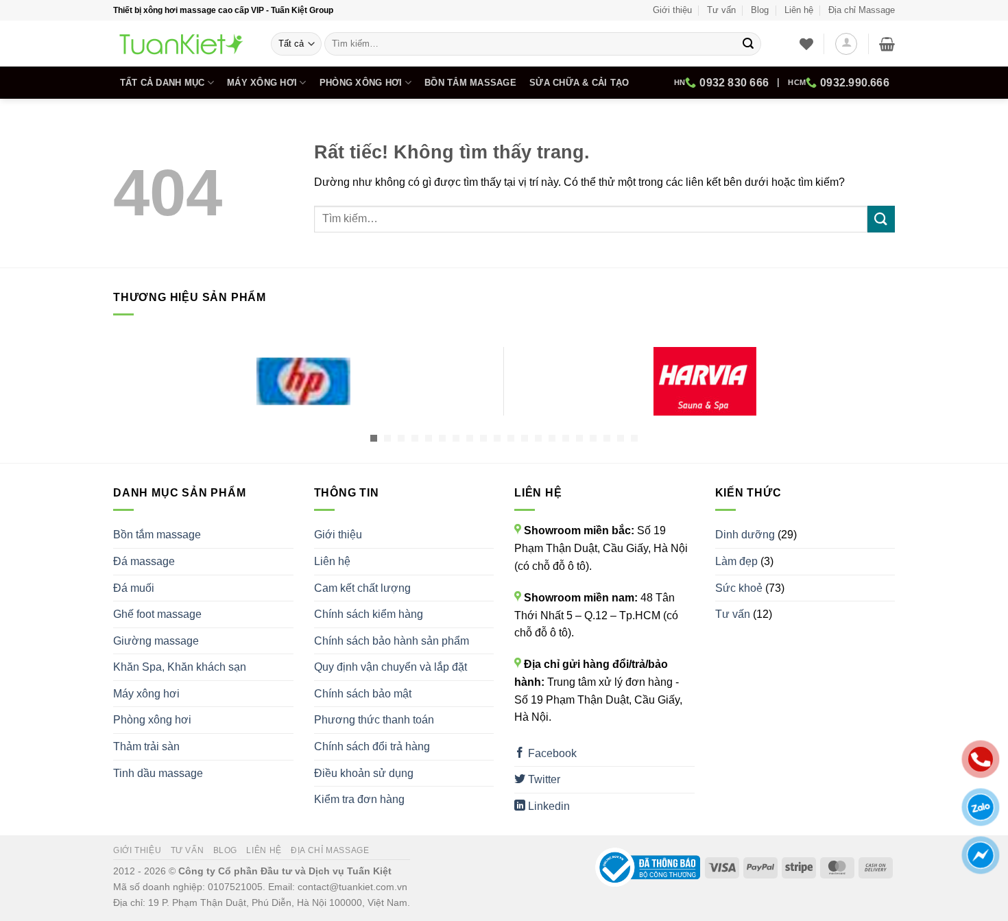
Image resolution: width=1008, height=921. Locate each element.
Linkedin (547, 806)
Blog (760, 10)
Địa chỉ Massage (861, 10)
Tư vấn (721, 10)
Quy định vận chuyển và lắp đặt (390, 667)
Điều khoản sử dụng (363, 773)
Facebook (551, 753)
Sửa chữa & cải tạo (579, 82)
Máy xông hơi (262, 82)
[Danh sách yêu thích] (806, 44)
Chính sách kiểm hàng (368, 614)
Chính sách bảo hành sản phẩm (391, 641)
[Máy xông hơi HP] (303, 381)
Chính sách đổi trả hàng (372, 746)
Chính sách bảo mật (362, 693)
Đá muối (133, 588)
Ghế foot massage (157, 614)
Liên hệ (798, 10)
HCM (838, 82)
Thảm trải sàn (146, 746)
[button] (846, 44)
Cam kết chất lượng (362, 588)
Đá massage (144, 561)
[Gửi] (748, 44)
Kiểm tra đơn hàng (359, 799)
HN (721, 82)
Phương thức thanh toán (374, 720)
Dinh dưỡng (745, 534)
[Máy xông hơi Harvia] (704, 381)
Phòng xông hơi (361, 82)
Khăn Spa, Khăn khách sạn (179, 667)
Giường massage (156, 641)
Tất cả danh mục (162, 82)
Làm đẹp (736, 561)
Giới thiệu (672, 10)
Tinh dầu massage (158, 773)
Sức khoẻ (739, 588)
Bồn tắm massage (470, 82)
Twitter (542, 779)
